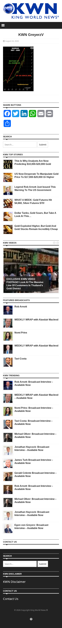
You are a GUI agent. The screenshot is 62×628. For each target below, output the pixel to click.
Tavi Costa (20, 358)
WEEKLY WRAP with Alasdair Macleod (36, 319)
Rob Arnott (20, 306)
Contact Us (10, 599)
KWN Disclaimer (14, 582)
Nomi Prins (20, 332)
